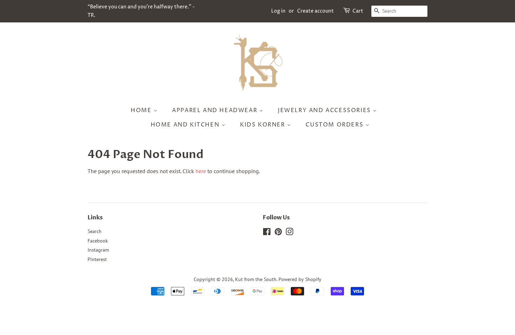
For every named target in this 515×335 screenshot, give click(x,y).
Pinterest (97, 259)
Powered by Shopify (300, 279)
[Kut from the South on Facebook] (267, 233)
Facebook (98, 241)
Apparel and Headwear (215, 110)
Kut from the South (255, 279)
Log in (278, 11)
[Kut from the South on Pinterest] (278, 233)
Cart (357, 11)
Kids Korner (263, 125)
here (200, 171)
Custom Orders (335, 125)
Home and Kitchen (186, 125)
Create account (315, 11)
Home (142, 110)
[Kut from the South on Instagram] (289, 233)
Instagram (98, 250)
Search (95, 231)
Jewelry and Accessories (325, 110)
